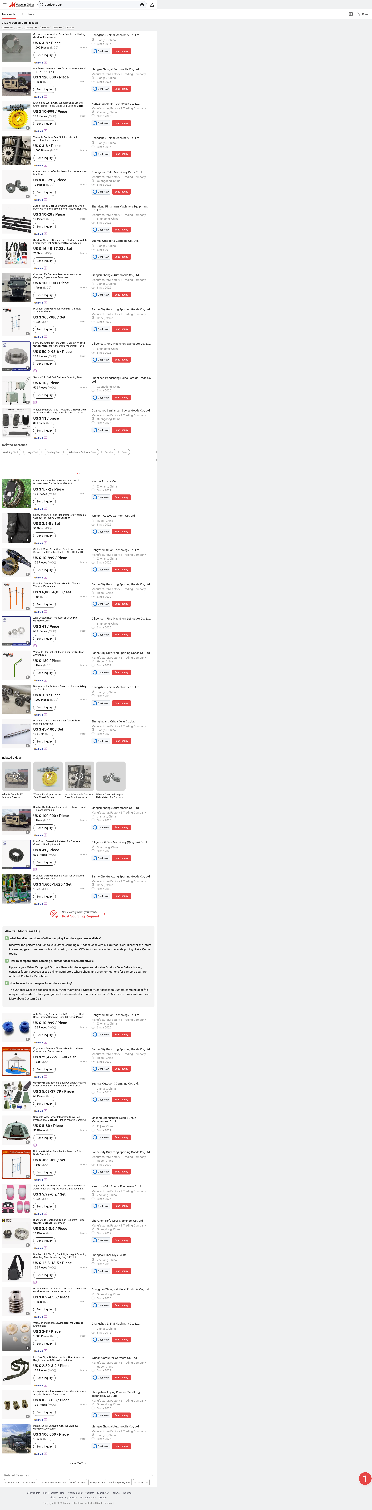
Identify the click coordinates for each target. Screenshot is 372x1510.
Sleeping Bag (50, 452)
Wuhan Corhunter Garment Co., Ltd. (115, 1358)
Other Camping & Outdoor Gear (21, 452)
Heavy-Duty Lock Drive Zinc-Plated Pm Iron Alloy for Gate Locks (59, 1393)
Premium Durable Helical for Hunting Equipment (56, 722)
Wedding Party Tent (119, 1482)
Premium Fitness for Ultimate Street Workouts (57, 310)
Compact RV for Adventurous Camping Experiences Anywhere (57, 276)
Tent (19, 27)
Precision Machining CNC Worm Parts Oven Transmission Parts (59, 1290)
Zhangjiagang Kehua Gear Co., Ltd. (114, 721)
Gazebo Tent (141, 1482)
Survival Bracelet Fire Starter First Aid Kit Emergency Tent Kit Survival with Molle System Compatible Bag (60, 241)
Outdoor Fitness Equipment (130, 452)
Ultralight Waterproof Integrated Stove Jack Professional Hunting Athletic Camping (59, 1118)
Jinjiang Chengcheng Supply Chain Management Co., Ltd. (114, 1119)
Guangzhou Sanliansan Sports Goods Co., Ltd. (121, 410)
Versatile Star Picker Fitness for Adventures (58, 653)
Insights (127, 1492)
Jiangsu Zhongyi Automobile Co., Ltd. (116, 69)
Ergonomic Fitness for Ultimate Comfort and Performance (58, 1050)
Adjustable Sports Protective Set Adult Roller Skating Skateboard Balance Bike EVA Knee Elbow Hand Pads (59, 1187)
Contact (103, 1497)
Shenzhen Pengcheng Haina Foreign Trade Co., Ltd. (122, 379)
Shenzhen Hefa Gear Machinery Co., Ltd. (118, 1221)
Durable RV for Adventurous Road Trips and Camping (59, 70)
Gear (8, 460)
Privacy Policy (88, 1497)
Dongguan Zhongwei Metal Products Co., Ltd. (121, 1289)
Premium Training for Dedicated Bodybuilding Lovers (58, 877)
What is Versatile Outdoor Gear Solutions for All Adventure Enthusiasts (79, 796)
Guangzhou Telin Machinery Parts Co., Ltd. (119, 172)
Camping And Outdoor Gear (20, 1482)
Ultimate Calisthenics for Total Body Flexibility (57, 1153)
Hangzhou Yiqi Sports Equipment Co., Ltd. (118, 1186)
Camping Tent (31, 27)
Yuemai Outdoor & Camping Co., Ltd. (115, 241)
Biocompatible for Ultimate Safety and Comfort (59, 688)
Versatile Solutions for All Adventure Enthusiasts (55, 139)
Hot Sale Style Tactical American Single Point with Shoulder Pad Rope (58, 1358)
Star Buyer (103, 1492)
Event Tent (58, 27)
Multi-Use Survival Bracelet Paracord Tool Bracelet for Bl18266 (56, 482)
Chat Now (103, 51)
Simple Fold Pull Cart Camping (57, 377)
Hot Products (32, 1492)
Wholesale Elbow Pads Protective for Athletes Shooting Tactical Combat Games (59, 411)
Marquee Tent (97, 1482)
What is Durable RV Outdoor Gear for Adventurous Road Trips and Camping (15, 796)
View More (77, 1463)
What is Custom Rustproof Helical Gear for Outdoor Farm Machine (110, 796)
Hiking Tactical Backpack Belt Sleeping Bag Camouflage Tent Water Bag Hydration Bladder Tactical (59, 1084)
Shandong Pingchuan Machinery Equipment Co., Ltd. (120, 208)
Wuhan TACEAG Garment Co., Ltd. (114, 516)
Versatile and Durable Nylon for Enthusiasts (58, 1324)
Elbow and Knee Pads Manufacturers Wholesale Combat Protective (59, 516)
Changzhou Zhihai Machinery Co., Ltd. (116, 35)
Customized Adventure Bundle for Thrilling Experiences (59, 36)
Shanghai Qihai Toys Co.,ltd (109, 1255)
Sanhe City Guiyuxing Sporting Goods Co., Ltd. (121, 309)
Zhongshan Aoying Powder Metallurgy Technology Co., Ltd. (116, 1394)
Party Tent (46, 27)
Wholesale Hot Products (80, 1492)
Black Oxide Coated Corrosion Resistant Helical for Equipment (59, 1221)
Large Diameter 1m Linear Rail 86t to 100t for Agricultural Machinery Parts (59, 344)
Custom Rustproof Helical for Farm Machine (60, 173)
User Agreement (68, 1497)
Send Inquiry (44, 55)
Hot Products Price (53, 1492)
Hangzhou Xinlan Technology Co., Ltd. (116, 103)
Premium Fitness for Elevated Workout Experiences (57, 585)
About (53, 1497)
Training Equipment (95, 452)
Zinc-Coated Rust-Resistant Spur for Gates (55, 619)
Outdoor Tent (8, 27)
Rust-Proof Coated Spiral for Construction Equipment (56, 843)
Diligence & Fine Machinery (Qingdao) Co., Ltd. (121, 344)
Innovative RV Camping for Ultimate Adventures (55, 1427)
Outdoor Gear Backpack (53, 1482)
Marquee (70, 27)
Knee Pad (71, 452)
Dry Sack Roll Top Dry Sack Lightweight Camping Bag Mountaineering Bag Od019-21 (59, 1256)
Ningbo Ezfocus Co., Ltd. (107, 481)
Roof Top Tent (78, 1482)
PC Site (116, 1492)
